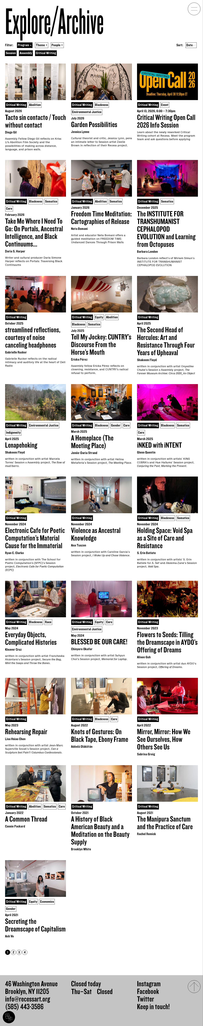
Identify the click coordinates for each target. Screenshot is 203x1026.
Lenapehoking (21, 445)
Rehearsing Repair (26, 732)
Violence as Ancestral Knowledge (96, 534)
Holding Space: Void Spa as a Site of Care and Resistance (165, 538)
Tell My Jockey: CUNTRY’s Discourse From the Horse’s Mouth (101, 344)
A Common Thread (26, 819)
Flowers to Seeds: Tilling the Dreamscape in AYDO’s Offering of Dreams (167, 642)
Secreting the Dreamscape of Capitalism (35, 925)
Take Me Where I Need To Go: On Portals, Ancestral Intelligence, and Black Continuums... (34, 233)
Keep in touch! (153, 1007)
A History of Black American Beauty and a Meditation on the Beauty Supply (100, 831)
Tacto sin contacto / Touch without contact (35, 121)
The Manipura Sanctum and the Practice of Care (165, 823)
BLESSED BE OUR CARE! (99, 642)
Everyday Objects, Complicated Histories (31, 638)
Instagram (149, 984)
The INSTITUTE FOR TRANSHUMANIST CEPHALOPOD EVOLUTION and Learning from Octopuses (166, 229)
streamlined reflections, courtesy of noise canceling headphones (32, 337)
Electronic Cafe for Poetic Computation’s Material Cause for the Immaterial (35, 538)
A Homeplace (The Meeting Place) (92, 442)
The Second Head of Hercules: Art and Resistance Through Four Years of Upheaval (166, 341)
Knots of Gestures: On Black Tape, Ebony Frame (99, 735)
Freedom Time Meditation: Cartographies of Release (101, 218)
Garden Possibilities (94, 125)
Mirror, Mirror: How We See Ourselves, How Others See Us (163, 739)
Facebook (148, 992)
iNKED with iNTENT (159, 445)
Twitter (145, 999)
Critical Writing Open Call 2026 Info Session (166, 121)
